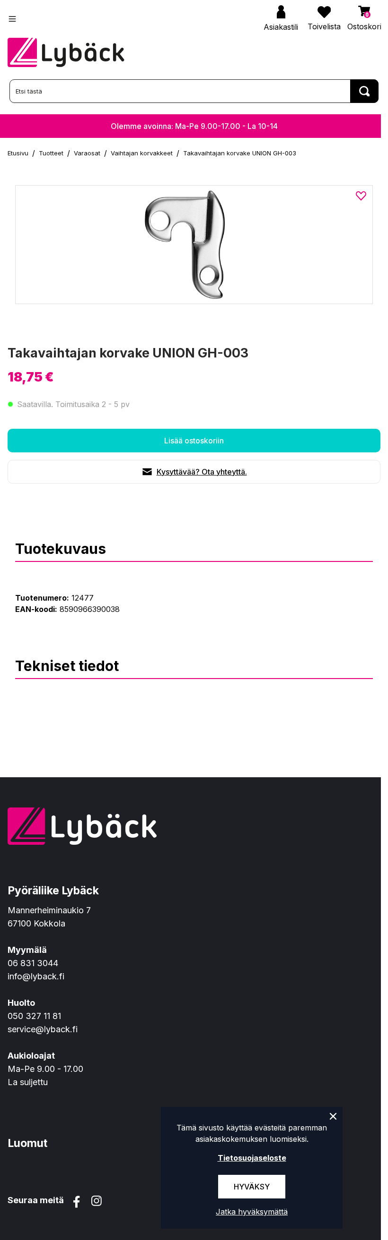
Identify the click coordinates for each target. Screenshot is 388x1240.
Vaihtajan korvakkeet (142, 153)
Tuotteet (51, 153)
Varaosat (87, 153)
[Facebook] (76, 1202)
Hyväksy (252, 1186)
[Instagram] (96, 1202)
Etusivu (18, 153)
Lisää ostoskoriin (194, 440)
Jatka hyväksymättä (252, 1211)
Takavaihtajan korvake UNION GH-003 (239, 153)
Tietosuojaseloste (252, 1158)
